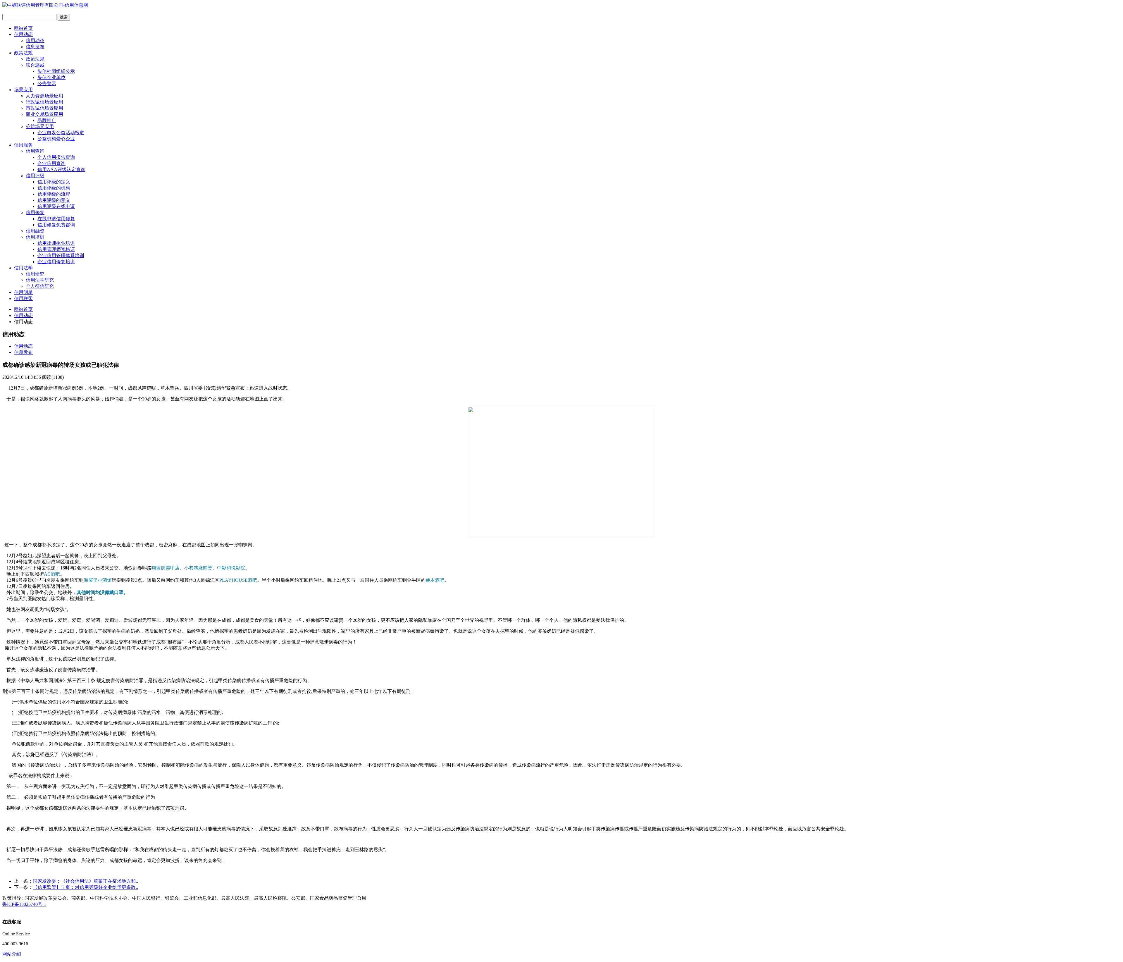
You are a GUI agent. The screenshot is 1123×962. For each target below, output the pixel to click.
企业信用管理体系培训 (60, 255)
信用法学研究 (40, 280)
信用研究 (35, 273)
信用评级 (35, 175)
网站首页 (23, 28)
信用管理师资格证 (56, 249)
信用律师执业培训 (56, 243)
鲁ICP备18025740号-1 (24, 904)
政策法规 (23, 52)
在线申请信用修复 (56, 218)
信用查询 (35, 151)
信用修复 (35, 212)
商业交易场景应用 (44, 114)
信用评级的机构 (53, 187)
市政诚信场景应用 (44, 108)
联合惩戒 (35, 65)
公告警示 (46, 83)
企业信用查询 (51, 163)
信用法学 (23, 267)
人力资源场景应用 (44, 95)
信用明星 (23, 292)
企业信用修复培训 (56, 261)
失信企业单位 (51, 77)
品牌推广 (46, 120)
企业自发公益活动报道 (60, 132)
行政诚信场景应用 (44, 101)
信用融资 (35, 230)
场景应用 (23, 89)
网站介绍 (11, 953)
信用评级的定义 (53, 181)
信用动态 (23, 34)
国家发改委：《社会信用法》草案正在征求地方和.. (85, 881)
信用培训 (35, 237)
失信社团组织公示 (56, 71)
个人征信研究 (40, 286)
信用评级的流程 (53, 194)
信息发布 (35, 46)
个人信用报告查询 (56, 157)
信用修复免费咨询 (56, 224)
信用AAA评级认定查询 (61, 169)
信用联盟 (23, 298)
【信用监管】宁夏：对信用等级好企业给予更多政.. (85, 887)
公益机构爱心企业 (56, 138)
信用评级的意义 (53, 200)
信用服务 (23, 144)
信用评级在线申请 (56, 206)
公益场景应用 (40, 126)
